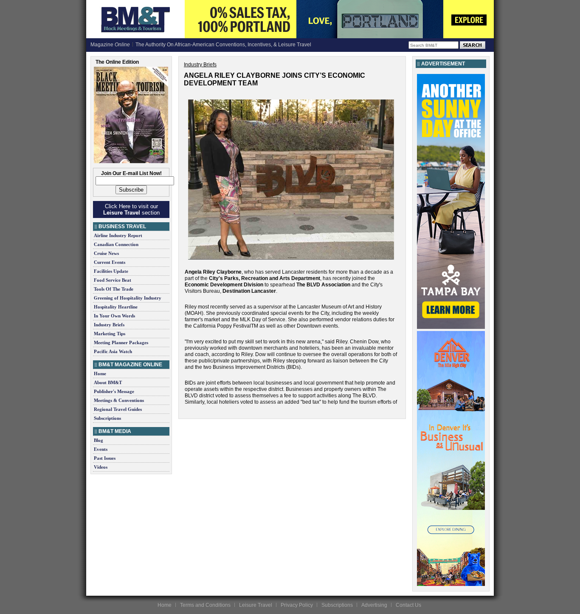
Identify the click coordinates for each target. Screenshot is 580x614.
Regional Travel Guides (118, 409)
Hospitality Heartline (116, 306)
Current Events (109, 262)
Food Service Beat (112, 280)
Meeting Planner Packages (121, 342)
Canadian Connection (116, 244)
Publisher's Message (114, 391)
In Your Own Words (114, 315)
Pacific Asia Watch (113, 351)
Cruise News (106, 253)
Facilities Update (111, 271)
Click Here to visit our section (131, 209)
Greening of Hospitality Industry (127, 297)
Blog (98, 440)
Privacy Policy (297, 605)
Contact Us (408, 605)
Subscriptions (107, 418)
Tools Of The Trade (113, 288)
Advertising (374, 605)
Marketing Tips (109, 333)
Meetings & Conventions (119, 400)
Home (100, 373)
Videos (100, 467)
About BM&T (108, 382)
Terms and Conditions (205, 605)
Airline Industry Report (118, 235)
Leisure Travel (255, 605)
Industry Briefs (109, 324)
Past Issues (104, 458)
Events (100, 449)
